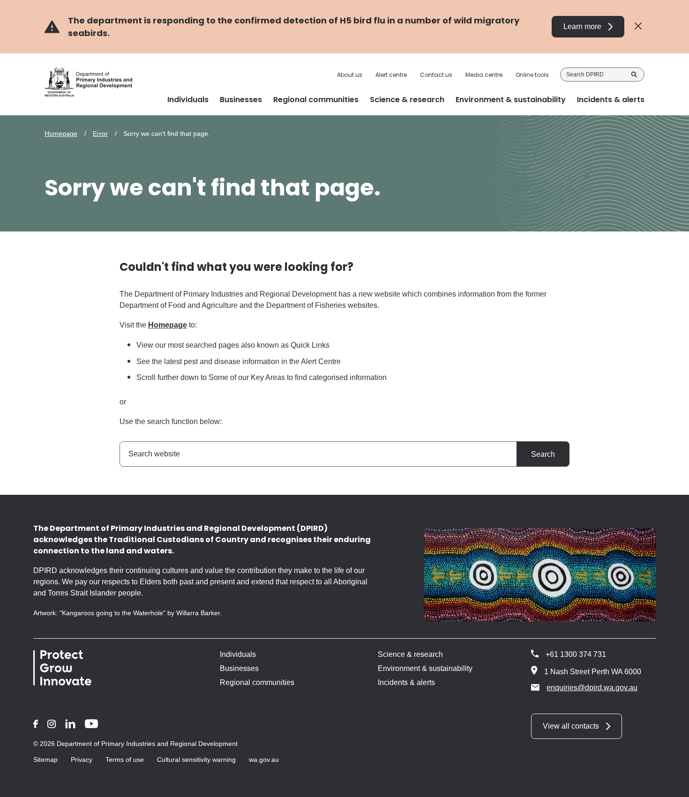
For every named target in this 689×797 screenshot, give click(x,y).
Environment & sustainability (425, 668)
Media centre (483, 75)
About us (349, 75)
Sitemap (45, 759)
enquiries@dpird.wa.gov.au (592, 688)
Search (634, 74)
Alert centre (391, 75)
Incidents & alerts (406, 682)
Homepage (61, 133)
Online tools (532, 75)
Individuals (238, 654)
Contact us (436, 75)
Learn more (582, 26)
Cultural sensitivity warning (196, 759)
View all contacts (571, 726)
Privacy (81, 759)
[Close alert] (638, 26)
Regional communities (257, 682)
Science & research (410, 654)
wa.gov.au (264, 759)
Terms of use (124, 759)
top (670, 783)
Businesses (239, 668)
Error (100, 133)
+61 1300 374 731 (576, 654)
